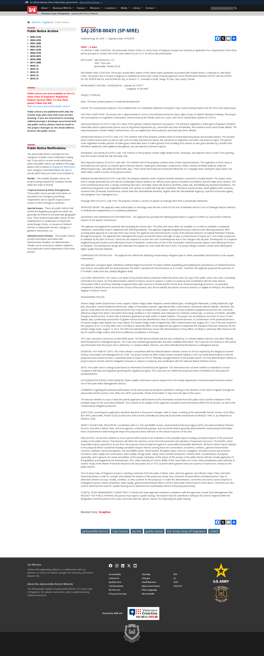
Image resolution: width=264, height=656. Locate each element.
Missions (95, 8)
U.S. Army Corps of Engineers (186, 531)
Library (137, 8)
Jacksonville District (95, 531)
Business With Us (62, 8)
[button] (91, 2)
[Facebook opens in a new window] (110, 565)
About (44, 8)
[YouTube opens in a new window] (135, 565)
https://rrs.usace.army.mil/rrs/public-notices (48, 106)
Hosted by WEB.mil (112, 613)
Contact (149, 8)
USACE (214, 531)
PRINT (84, 47)
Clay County (120, 531)
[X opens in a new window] (129, 565)
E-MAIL (93, 47)
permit (136, 531)
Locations (110, 8)
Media (124, 8)
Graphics (105, 512)
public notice (154, 531)
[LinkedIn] (122, 565)
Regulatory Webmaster (63, 166)
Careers (81, 8)
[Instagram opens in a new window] (116, 565)
